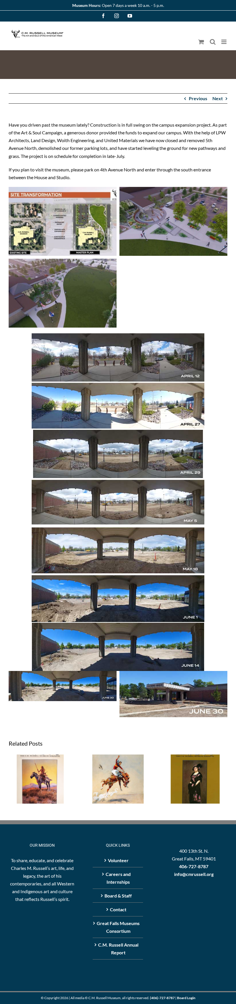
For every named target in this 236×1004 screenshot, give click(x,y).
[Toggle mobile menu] (224, 42)
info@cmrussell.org (194, 874)
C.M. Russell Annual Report (118, 948)
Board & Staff (118, 895)
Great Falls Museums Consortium (118, 927)
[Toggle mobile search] (213, 42)
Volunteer (118, 860)
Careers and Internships (118, 878)
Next (217, 98)
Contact (118, 909)
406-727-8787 (193, 866)
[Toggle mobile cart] (201, 42)
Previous (198, 98)
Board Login (186, 998)
